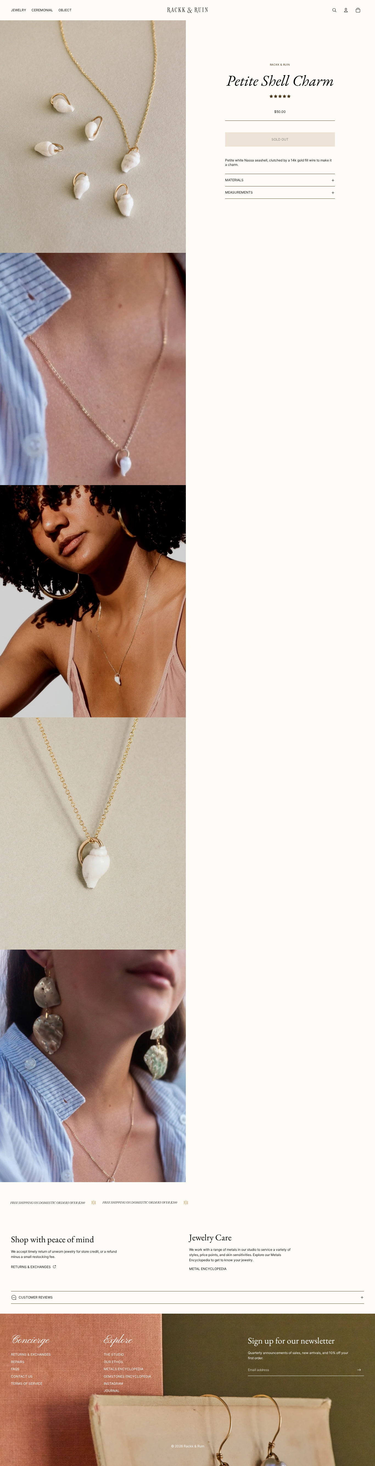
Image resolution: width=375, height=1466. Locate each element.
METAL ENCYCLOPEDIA (207, 1269)
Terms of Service (26, 1383)
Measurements (239, 192)
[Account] (346, 10)
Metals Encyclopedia (123, 1369)
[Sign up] (359, 1370)
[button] (280, 96)
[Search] (334, 10)
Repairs (17, 1362)
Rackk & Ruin (194, 1446)
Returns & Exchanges (31, 1267)
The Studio (114, 1354)
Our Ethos (113, 1362)
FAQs (15, 1369)
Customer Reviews (36, 1297)
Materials (234, 180)
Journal (111, 1391)
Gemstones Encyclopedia (127, 1376)
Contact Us (22, 1376)
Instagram (113, 1383)
